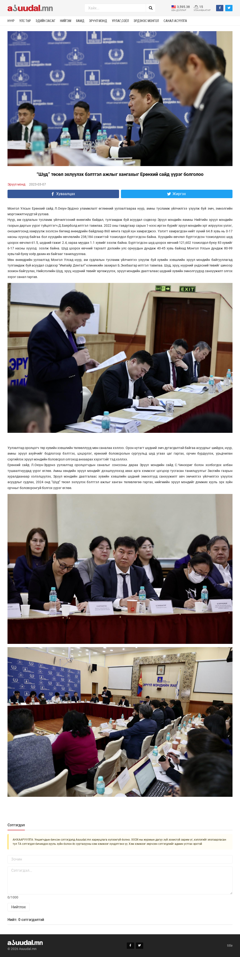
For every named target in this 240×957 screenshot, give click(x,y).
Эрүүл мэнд (98, 21)
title (229, 945)
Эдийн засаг (45, 21)
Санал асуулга (175, 21)
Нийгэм (65, 21)
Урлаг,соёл (120, 21)
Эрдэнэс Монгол (146, 21)
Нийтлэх (18, 907)
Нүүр (11, 21)
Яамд (80, 21)
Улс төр (25, 21)
